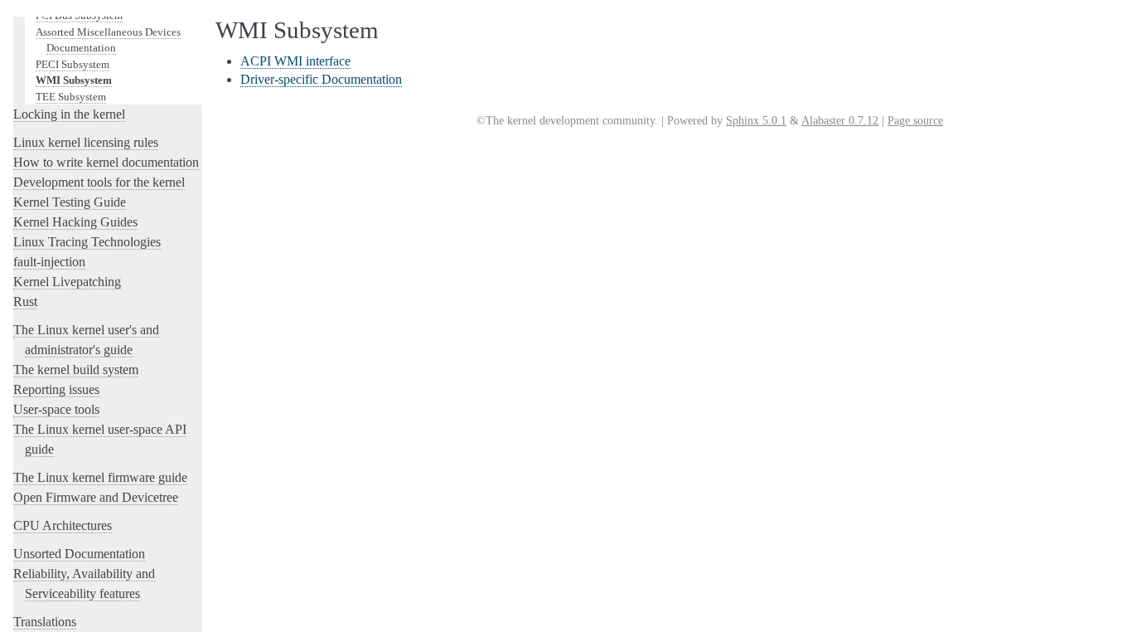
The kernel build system (75, 369)
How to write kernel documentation (106, 162)
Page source (915, 120)
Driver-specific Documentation (321, 79)
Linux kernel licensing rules (85, 142)
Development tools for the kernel (99, 182)
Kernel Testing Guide (69, 202)
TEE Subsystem (71, 96)
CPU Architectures (62, 525)
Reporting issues (56, 389)
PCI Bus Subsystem (79, 15)
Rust (25, 301)
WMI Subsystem (74, 80)
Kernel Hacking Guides (75, 222)
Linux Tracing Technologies (87, 242)
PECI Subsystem (72, 64)
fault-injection (49, 262)
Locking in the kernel (69, 114)
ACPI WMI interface (295, 61)
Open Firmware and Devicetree (95, 497)
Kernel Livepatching (67, 282)
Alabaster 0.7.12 (839, 120)
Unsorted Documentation (79, 554)
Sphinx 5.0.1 (756, 120)
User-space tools (56, 409)
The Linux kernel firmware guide (100, 477)
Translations (44, 622)
